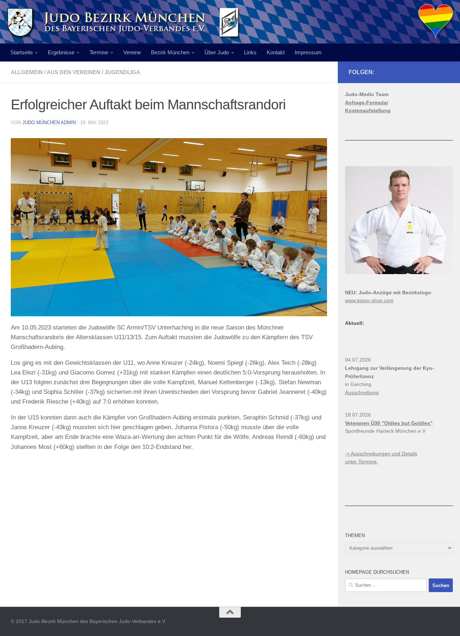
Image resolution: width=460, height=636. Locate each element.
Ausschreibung (362, 392)
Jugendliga (122, 72)
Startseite (21, 52)
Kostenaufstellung (368, 110)
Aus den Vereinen (73, 72)
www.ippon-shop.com (369, 300)
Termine (98, 52)
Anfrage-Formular (366, 102)
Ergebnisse (61, 52)
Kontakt (276, 52)
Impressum (308, 52)
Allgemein (27, 72)
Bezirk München (170, 52)
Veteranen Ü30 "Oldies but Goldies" (389, 423)
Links (250, 52)
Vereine (132, 52)
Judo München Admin (49, 122)
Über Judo (216, 52)
